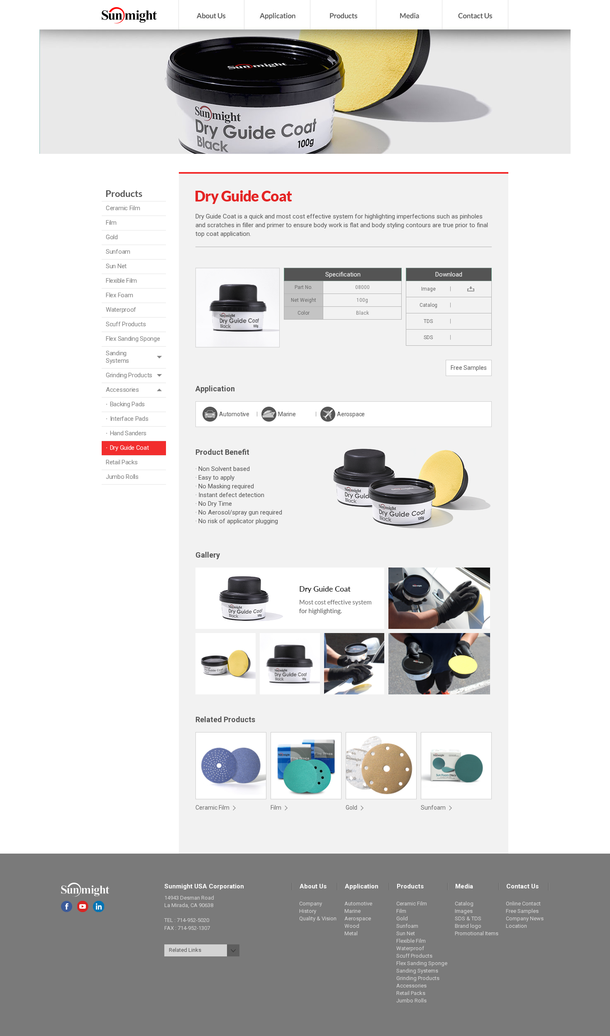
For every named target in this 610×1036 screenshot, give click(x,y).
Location (516, 926)
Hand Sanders (128, 433)
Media (409, 14)
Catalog (464, 903)
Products (343, 14)
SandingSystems (117, 356)
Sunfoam (118, 251)
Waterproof (121, 309)
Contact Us (475, 14)
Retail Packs (121, 462)
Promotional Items (476, 933)
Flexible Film (121, 280)
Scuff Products (126, 324)
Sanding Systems (417, 971)
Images (464, 911)
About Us (211, 14)
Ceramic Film (123, 208)
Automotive (358, 903)
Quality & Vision (318, 918)
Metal (351, 933)
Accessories (122, 389)
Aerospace (357, 918)
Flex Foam (119, 295)
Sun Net (116, 266)
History (307, 911)
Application (277, 14)
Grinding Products (129, 375)
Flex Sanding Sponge (133, 338)
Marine (352, 911)
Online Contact (523, 903)
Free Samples (469, 367)
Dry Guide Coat (129, 447)
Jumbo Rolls (122, 476)
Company (310, 903)
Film (111, 222)
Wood (351, 926)
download (471, 288)
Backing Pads (127, 404)
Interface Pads (129, 418)
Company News (525, 918)
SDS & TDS (468, 918)
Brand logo (468, 926)
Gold (112, 237)
